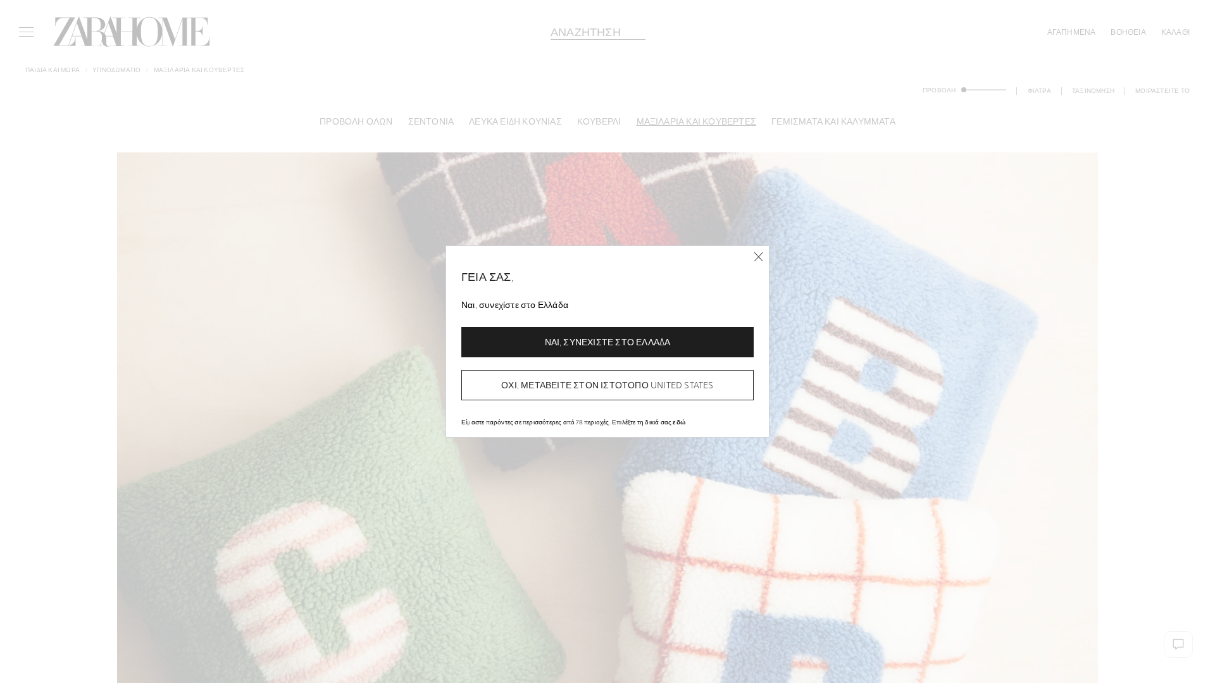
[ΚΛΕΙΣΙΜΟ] (758, 257)
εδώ (679, 422)
